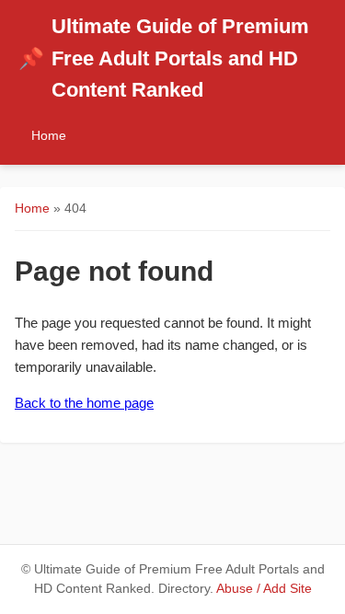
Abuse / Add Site (264, 589)
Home (48, 135)
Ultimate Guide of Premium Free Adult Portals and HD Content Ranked (163, 58)
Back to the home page (84, 403)
